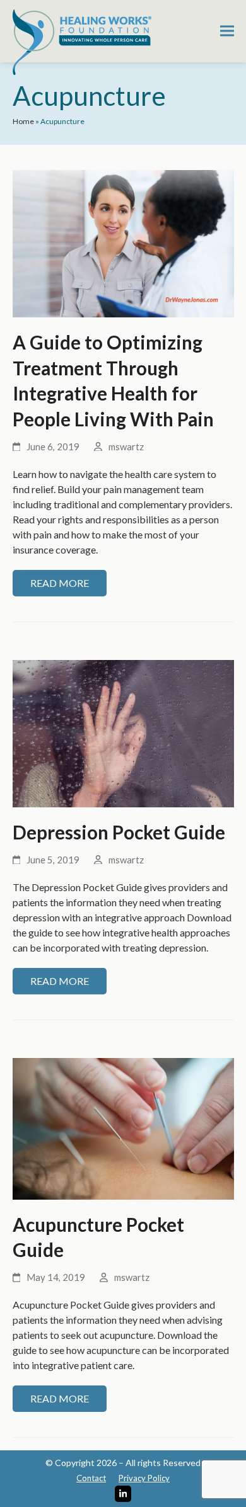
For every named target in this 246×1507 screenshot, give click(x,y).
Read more (59, 583)
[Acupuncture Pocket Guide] (123, 1127)
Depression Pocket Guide (119, 832)
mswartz (126, 446)
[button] (227, 31)
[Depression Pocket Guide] (123, 732)
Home (23, 121)
